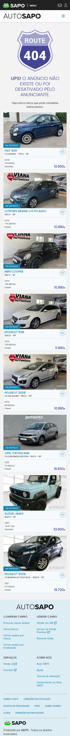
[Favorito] (62, 151)
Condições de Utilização (36, 699)
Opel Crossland (23, 454)
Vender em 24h (45, 623)
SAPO (15, 723)
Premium (8, 670)
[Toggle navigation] (63, 16)
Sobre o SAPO (10, 699)
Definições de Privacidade (29, 713)
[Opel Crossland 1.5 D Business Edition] (35, 432)
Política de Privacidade (16, 706)
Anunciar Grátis (45, 638)
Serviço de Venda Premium (46, 631)
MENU (33, 5)
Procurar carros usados (16, 623)
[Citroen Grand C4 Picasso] (35, 190)
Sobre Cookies (53, 706)
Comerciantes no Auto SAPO (49, 684)
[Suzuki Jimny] (35, 493)
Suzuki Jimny (14, 515)
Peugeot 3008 (18, 394)
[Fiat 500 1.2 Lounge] (35, 130)
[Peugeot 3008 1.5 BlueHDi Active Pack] (35, 553)
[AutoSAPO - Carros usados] (22, 16)
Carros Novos (10, 629)
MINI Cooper (14, 273)
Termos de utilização (48, 676)
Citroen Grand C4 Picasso (25, 212)
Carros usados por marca (13, 637)
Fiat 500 (17, 152)
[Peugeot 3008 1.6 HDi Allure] (35, 372)
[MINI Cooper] (35, 251)
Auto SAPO (43, 664)
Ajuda (40, 670)
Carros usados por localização (13, 646)
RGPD (37, 706)
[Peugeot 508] (35, 311)
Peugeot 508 (14, 334)
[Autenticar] (60, 5)
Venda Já (8, 664)
